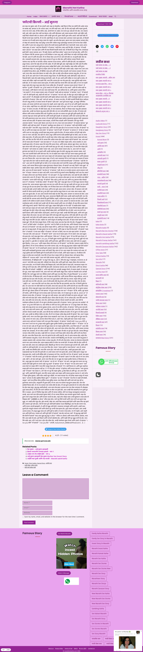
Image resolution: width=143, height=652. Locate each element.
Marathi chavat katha (104, 234)
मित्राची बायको (100, 313)
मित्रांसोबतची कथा (102, 203)
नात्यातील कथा (96, 639)
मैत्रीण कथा (99, 316)
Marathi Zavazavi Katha (105, 247)
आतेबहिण (100, 152)
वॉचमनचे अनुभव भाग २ (103, 111)
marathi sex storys (99, 584)
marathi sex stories (99, 564)
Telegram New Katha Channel (56, 429)
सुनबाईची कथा (101, 218)
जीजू (98, 168)
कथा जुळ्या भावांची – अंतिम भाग (105, 78)
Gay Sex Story (101, 133)
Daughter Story (101, 127)
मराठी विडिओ (82, 16)
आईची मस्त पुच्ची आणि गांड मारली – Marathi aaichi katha (47, 459)
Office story (100, 250)
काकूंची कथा (101, 165)
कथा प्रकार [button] (43, 16)
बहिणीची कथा (101, 171)
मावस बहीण (100, 196)
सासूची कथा (100, 215)
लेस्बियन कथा (100, 319)
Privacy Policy (59, 648)
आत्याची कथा (101, 155)
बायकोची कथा (101, 174)
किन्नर (97, 281)
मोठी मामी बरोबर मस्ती (30, 468)
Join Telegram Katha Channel (109, 35)
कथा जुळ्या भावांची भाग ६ (103, 87)
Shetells (99, 262)
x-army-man (100, 272)
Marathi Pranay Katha (104, 240)
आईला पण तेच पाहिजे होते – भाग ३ (38, 454)
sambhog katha (98, 609)
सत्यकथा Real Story (102, 338)
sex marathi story (98, 619)
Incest (26, 463)
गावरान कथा (99, 294)
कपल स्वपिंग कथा (101, 275)
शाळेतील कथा (100, 329)
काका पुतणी (100, 162)
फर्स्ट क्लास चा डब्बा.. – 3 (103, 65)
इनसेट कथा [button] (56, 16)
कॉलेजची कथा (100, 285)
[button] (115, 16)
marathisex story (98, 579)
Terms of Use (68, 648)
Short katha (32, 463)
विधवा (97, 325)
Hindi (110, 16)
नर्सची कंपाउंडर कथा (102, 300)
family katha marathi (100, 534)
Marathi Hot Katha (73, 7)
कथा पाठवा (103, 16)
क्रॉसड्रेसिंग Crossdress (103, 291)
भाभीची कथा (99, 310)
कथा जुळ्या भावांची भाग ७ (103, 81)
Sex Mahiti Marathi (64, 534)
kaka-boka (100, 225)
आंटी (98, 149)
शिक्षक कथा (99, 332)
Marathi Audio (101, 228)
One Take (99, 253)
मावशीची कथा (101, 193)
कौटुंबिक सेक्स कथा (101, 288)
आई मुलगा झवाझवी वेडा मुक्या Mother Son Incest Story (47, 456)
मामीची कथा (101, 190)
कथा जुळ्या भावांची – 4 (102, 99)
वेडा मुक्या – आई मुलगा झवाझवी (37, 449)
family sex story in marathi (102, 539)
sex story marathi (98, 634)
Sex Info (99, 259)
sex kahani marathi (99, 614)
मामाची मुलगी (101, 184)
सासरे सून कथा (101, 212)
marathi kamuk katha (100, 554)
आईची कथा (49, 463)
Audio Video (100, 121)
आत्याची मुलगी (101, 159)
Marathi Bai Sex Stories (104, 231)
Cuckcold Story (101, 124)
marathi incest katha (100, 549)
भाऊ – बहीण (101, 178)
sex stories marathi (99, 629)
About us (51, 648)
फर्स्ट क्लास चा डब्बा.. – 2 (103, 68)
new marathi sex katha (101, 594)
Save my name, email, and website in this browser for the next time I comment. (54, 517)
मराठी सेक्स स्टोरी (111, 644)
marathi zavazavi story (100, 589)
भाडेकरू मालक (100, 307)
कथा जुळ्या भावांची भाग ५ (103, 90)
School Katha (101, 256)
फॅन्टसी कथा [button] (68, 16)
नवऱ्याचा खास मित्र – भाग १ (104, 84)
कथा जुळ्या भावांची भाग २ (103, 105)
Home (29, 16)
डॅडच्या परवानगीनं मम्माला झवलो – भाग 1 (40, 452)
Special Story (41, 463)
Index (35, 16)
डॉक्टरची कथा (100, 297)
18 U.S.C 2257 (82, 648)
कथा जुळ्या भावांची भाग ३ (103, 102)
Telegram (7, 2)
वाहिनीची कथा (101, 209)
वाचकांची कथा (100, 322)
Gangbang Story (102, 130)
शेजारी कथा (99, 335)
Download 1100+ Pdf (104, 24)
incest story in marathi (100, 544)
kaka (97, 222)
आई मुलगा (100, 143)
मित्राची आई (100, 200)
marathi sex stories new (101, 569)
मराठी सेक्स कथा (97, 644)
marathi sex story (98, 574)
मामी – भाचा (101, 187)
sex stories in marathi (100, 624)
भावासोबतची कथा (102, 181)
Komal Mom (102, 140)
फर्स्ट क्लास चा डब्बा (101, 71)
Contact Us (91, 648)
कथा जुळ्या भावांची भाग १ (103, 108)
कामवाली (98, 278)
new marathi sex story (100, 604)
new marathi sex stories (101, 599)
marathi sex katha (99, 559)
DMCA (75, 648)
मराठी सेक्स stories (111, 639)
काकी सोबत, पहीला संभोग (31, 465)
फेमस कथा (99, 303)
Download (134, 2)
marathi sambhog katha (105, 244)
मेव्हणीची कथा (101, 206)
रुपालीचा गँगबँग (100, 75)
